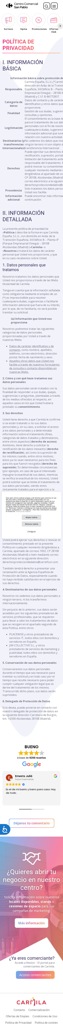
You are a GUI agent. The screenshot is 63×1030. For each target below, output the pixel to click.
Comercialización (39, 1010)
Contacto (19, 1010)
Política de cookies (23, 511)
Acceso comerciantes (35, 975)
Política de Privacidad (18, 1022)
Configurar (31, 531)
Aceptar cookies (31, 517)
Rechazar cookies (31, 524)
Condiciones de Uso (45, 1016)
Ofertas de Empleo (17, 1016)
